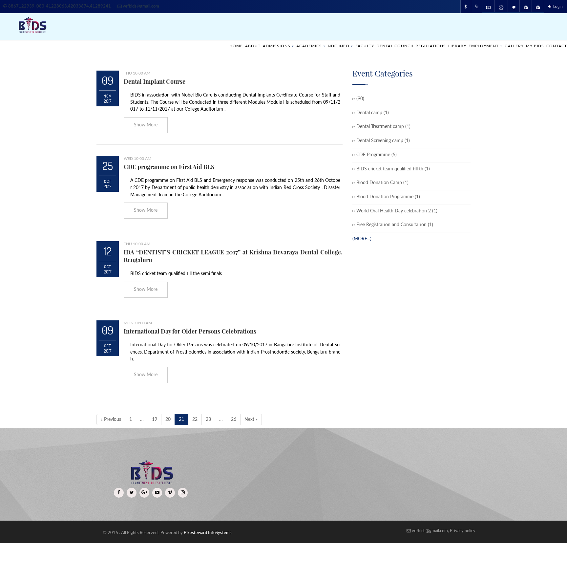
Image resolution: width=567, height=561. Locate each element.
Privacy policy (462, 531)
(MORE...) (361, 239)
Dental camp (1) (372, 113)
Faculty (347, 46)
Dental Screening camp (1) (383, 141)
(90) (360, 99)
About (228, 46)
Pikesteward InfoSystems (208, 533)
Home (210, 46)
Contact (555, 46)
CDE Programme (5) (376, 155)
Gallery (510, 46)
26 (233, 419)
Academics (288, 46)
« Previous (111, 419)
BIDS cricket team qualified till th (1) (393, 169)
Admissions (253, 46)
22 (195, 419)
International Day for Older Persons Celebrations (190, 331)
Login (557, 7)
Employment (477, 46)
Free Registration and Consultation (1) (394, 225)
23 (208, 419)
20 (168, 419)
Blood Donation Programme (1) (388, 197)
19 (154, 419)
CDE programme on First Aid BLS (169, 167)
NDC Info (319, 46)
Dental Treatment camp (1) (383, 126)
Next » (251, 419)
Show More (146, 125)
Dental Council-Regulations (398, 46)
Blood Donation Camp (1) (382, 183)
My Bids (532, 46)
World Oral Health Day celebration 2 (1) (396, 211)
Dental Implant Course (154, 81)
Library (448, 46)
